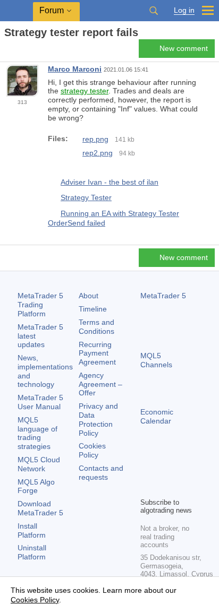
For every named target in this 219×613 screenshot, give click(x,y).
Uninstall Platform (32, 552)
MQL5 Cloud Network (39, 464)
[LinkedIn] (163, 487)
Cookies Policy (92, 450)
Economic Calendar (156, 416)
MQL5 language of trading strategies (37, 433)
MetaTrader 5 (163, 295)
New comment (183, 48)
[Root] (7, 51)
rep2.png (97, 153)
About (88, 295)
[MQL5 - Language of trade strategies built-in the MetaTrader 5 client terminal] (16, 10)
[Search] (153, 10)
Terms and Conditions (96, 326)
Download (40, 508)
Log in (184, 10)
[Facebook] (146, 470)
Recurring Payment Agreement (97, 353)
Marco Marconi (75, 69)
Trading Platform (40, 304)
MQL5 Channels (156, 360)
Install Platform (32, 530)
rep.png (95, 139)
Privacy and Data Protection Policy (98, 419)
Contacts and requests (101, 472)
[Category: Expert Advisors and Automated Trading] (20, 51)
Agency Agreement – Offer (100, 384)
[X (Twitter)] (180, 470)
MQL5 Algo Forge (36, 486)
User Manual (40, 402)
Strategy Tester (86, 197)
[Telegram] (163, 470)
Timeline (93, 309)
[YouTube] (146, 487)
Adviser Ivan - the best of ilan (109, 182)
